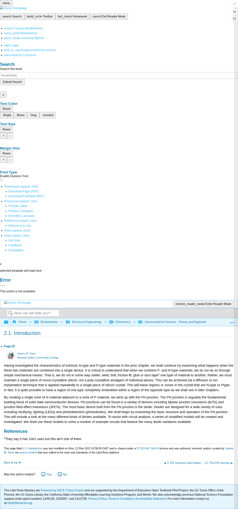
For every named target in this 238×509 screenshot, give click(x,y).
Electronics (123, 322)
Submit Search (12, 81)
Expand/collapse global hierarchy (8, 322)
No (65, 474)
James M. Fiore (26, 353)
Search (10, 313)
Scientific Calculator (21, 215)
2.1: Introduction (32, 448)
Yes (49, 474)
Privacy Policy (97, 498)
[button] (15, 245)
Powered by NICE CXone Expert (63, 490)
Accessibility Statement (150, 498)
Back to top (11, 462)
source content (28, 452)
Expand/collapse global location (232, 321)
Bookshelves (49, 322)
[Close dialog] (2, 285)
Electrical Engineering (86, 322)
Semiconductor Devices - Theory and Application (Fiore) (181, 322)
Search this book (11, 68)
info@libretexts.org (19, 503)
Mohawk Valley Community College (38, 357)
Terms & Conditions (121, 498)
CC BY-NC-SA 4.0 (147, 448)
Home (22, 322)
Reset (6, 108)
